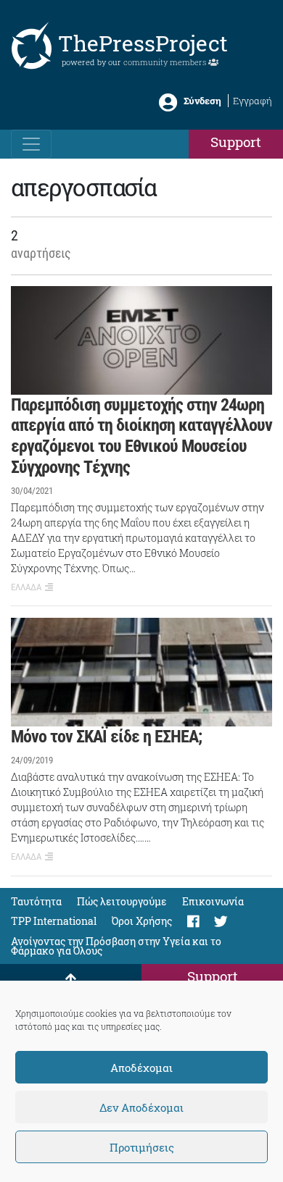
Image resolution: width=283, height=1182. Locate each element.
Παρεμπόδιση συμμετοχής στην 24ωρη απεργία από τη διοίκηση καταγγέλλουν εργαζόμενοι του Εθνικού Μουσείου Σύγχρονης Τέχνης (141, 436)
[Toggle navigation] (31, 144)
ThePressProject (143, 43)
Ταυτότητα (36, 901)
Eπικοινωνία (213, 901)
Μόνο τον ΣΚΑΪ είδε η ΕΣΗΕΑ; (106, 736)
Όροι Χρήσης (142, 921)
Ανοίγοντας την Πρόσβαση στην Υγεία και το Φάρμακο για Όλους (116, 945)
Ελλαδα (26, 587)
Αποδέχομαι (141, 1067)
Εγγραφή (252, 100)
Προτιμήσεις (142, 1147)
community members (165, 61)
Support (235, 142)
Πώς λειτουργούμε (122, 901)
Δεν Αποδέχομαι (141, 1107)
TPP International (54, 921)
